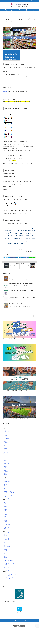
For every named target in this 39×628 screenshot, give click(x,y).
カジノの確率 (6, 452)
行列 (4, 507)
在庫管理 (9, 13)
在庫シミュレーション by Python (9, 492)
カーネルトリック (7, 570)
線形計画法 (5, 520)
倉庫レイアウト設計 (7, 539)
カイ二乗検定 (6, 462)
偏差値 (5, 467)
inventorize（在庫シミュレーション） (10, 574)
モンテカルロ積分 (7, 567)
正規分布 (5, 430)
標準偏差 (19, 76)
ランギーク (5, 602)
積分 (4, 502)
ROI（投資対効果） (7, 546)
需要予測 (5, 484)
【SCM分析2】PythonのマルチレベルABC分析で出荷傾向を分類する (21, 283)
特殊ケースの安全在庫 (7, 481)
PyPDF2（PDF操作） (7, 578)
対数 (4, 517)
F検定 (5, 460)
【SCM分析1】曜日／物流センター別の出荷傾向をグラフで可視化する (22, 290)
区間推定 (5, 464)
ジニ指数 (5, 514)
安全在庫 (5, 480)
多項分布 (5, 437)
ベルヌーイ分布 (6, 438)
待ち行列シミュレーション (8, 496)
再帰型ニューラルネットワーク (9, 563)
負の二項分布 (6, 435)
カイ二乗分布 (6, 442)
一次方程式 (5, 503)
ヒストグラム (6, 455)
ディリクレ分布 (6, 446)
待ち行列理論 (6, 523)
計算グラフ (5, 566)
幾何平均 (5, 506)
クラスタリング (6, 568)
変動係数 (33, 249)
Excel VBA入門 (6, 498)
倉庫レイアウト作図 (7, 541)
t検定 (5, 459)
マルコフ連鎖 (6, 528)
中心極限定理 (6, 471)
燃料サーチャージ (7, 545)
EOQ (4, 487)
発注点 (5, 485)
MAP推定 (5, 550)
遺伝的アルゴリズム (7, 553)
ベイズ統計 (5, 456)
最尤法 (5, 449)
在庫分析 (25, 249)
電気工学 (5, 535)
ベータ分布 (5, 439)
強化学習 (5, 559)
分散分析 (5, 474)
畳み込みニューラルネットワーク (9, 561)
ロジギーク (33, 251)
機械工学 (5, 534)
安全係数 (5, 91)
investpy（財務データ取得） (8, 577)
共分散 (5, 470)
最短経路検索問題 (7, 525)
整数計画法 (5, 521)
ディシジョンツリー (7, 527)
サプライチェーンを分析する (16, 13)
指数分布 (5, 441)
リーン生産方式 (6, 538)
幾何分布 (5, 445)
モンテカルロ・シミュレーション (9, 495)
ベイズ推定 (5, 552)
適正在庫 (5, 482)
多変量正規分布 (6, 431)
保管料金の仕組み (7, 543)
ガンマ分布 (5, 444)
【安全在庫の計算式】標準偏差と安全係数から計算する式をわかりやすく (16, 80)
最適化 (5, 510)
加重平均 (5, 505)
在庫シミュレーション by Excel (9, 491)
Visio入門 (5, 542)
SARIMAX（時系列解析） (8, 575)
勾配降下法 (5, 556)
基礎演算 (29, 249)
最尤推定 (5, 549)
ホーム (5, 13)
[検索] (34, 316)
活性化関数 (5, 564)
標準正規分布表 (6, 463)
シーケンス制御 (6, 532)
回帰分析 (5, 473)
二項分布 (5, 434)
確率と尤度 (5, 448)
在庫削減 (5, 478)
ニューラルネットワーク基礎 (8, 560)
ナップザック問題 (7, 524)
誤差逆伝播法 (6, 557)
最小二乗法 (5, 509)
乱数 (4, 513)
